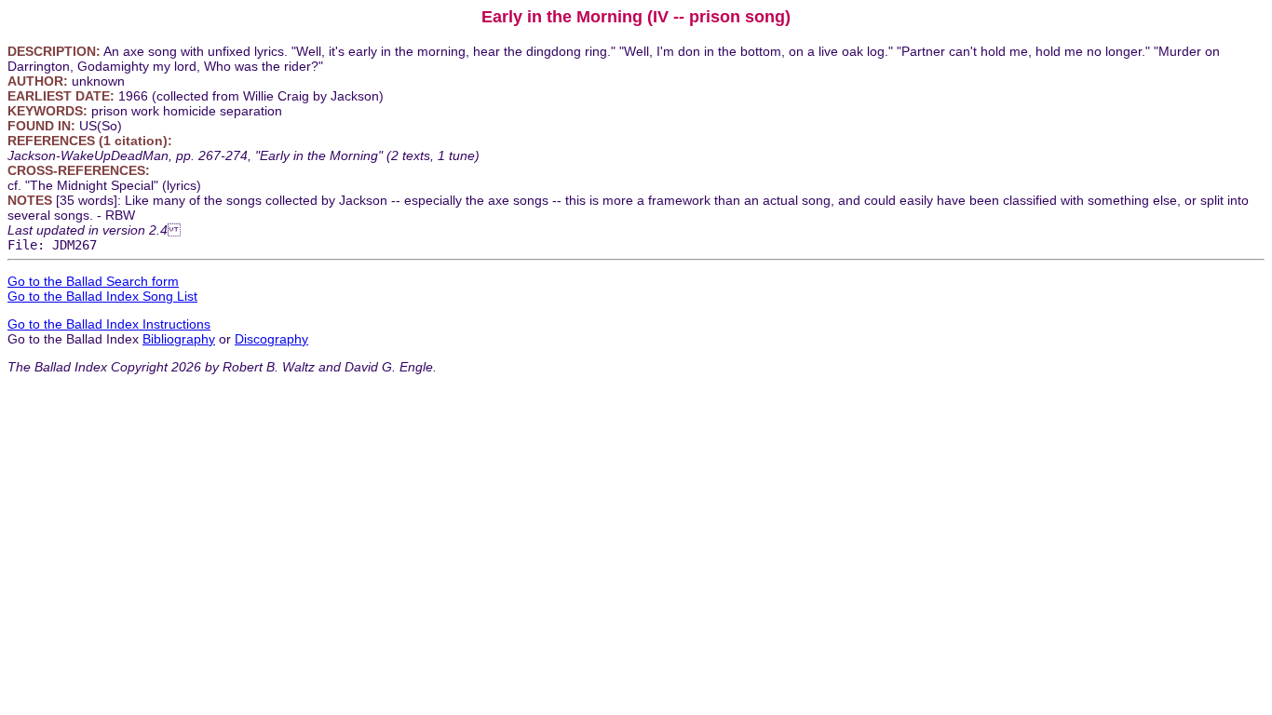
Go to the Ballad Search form (93, 281)
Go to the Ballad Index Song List (102, 296)
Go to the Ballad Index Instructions (108, 324)
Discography (271, 338)
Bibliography (178, 338)
